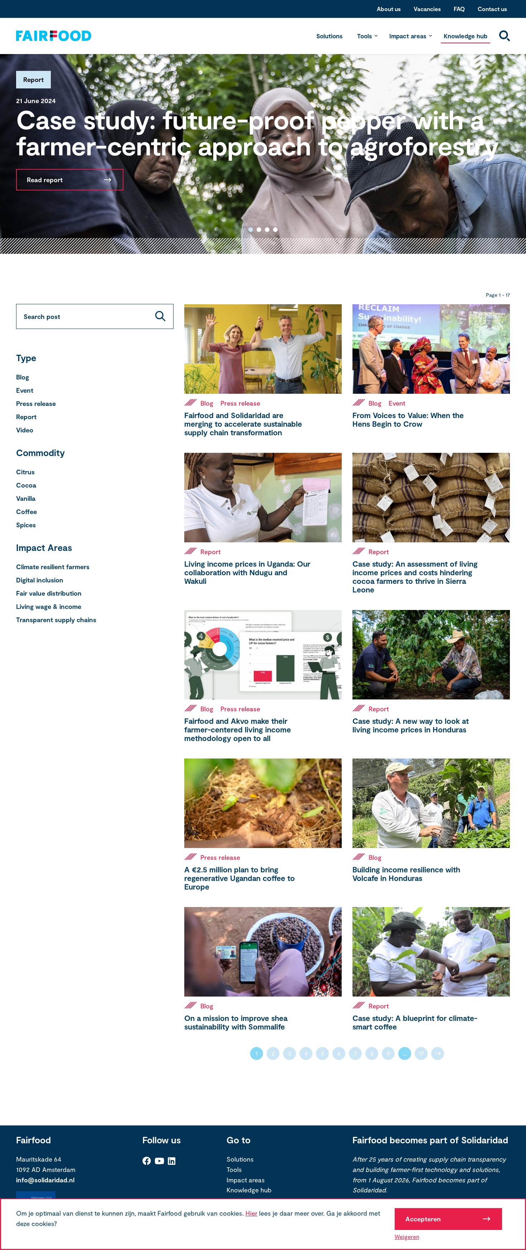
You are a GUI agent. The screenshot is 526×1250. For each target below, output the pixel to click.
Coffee (26, 511)
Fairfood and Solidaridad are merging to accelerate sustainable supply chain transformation (243, 424)
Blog (22, 377)
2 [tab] (259, 229)
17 (421, 1053)
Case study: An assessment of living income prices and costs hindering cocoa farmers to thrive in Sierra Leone (415, 576)
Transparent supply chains (56, 620)
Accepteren (423, 1219)
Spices (26, 525)
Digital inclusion (39, 580)
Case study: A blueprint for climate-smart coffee (414, 1022)
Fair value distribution (49, 593)
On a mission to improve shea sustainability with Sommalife (235, 1022)
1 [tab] (250, 229)
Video (24, 430)
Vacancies (427, 8)
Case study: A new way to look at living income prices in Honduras (410, 725)
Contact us (492, 8)
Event (24, 390)
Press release (36, 403)
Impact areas (407, 35)
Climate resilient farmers (52, 567)
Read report (45, 180)
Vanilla (25, 498)
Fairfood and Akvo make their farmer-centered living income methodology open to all (237, 729)
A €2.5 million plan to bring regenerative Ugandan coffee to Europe (239, 878)
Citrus (25, 472)
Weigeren (407, 1236)
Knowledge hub (465, 35)
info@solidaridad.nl (45, 1180)
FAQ (459, 8)
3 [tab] (267, 229)
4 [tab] (275, 229)
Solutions (329, 35)
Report (26, 417)
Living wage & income (48, 606)
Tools (364, 35)
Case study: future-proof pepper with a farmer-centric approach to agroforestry (257, 132)
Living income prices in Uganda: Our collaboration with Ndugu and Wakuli (247, 572)
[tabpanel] (263, 151)
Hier (251, 1213)
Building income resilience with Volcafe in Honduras (406, 873)
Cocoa (26, 485)
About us (389, 8)
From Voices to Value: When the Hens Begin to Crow (408, 419)
